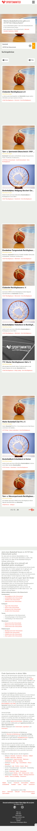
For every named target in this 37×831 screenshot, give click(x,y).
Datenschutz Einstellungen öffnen (18, 822)
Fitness (29, 762)
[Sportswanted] (14, 2)
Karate (22, 766)
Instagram (22, 807)
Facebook (15, 807)
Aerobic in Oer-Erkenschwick (12, 611)
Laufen (19, 784)
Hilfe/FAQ (18, 813)
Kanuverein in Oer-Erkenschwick (13, 623)
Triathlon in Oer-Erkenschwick (12, 599)
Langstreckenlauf (17, 759)
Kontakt (18, 820)
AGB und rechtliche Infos (18, 817)
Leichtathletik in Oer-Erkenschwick (13, 598)
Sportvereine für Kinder (16, 721)
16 (18, 510)
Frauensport (4, 728)
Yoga (17, 762)
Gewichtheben (23, 762)
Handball (5, 31)
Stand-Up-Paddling (14, 776)
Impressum (18, 819)
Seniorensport (18, 726)
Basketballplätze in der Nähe (9, 703)
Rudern (21, 774)
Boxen (26, 766)
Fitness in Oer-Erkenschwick (12, 607)
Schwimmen (23, 776)
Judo (13, 766)
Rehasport (7, 764)
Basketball (13, 757)
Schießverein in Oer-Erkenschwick (13, 634)
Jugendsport (26, 726)
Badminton (11, 31)
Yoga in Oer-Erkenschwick (11, 605)
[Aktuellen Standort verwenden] (30, 45)
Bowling (15, 773)
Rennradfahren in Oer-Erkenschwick (14, 596)
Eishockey (25, 755)
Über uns (18, 812)
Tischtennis (19, 755)
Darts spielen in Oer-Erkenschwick (13, 636)
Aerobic (13, 762)
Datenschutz (18, 815)
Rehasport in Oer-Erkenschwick (13, 609)
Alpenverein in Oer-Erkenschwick (13, 601)
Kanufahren (15, 774)
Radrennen (25, 759)
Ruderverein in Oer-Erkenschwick (13, 624)
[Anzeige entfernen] (36, 825)
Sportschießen (24, 782)
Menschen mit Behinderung (13, 734)
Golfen (25, 784)
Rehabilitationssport (23, 737)
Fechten (17, 766)
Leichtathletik (8, 761)
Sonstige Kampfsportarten (28, 791)
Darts (31, 773)
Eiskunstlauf (23, 771)
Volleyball (26, 29)
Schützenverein (25, 773)
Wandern (15, 761)
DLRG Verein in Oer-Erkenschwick (13, 626)
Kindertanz (12, 771)
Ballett (17, 771)
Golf (20, 773)
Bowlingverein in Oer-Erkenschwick (13, 630)
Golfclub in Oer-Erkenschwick (12, 632)
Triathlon (20, 761)
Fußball (16, 31)
